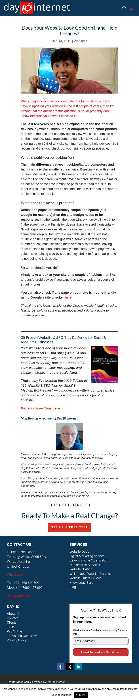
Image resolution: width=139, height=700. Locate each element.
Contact (12, 618)
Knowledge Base (81, 583)
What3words (16, 574)
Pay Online (14, 632)
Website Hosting (81, 570)
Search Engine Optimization (89, 561)
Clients (11, 623)
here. (68, 297)
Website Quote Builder (85, 578)
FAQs (10, 627)
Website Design (80, 552)
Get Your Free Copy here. (41, 408)
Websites (80, 41)
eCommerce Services (85, 565)
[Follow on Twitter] (69, 666)
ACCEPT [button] (80, 695)
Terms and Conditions (22, 636)
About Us (13, 614)
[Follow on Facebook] (60, 666)
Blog (73, 587)
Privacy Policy (16, 640)
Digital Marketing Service (87, 556)
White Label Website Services (90, 574)
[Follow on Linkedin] (78, 666)
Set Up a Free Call (69, 527)
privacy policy (110, 630)
